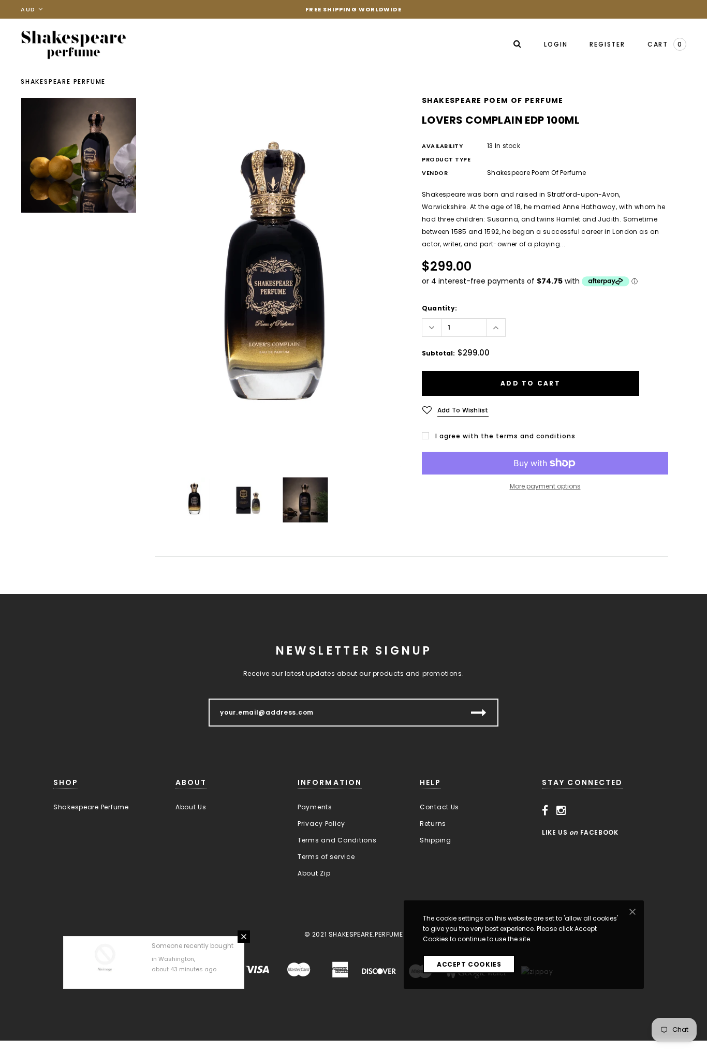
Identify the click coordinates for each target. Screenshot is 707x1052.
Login (555, 44)
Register (607, 44)
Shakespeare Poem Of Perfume (493, 100)
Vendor (435, 173)
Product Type (446, 159)
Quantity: (439, 308)
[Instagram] (561, 810)
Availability (442, 146)
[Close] (244, 907)
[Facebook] (545, 810)
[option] (278, 282)
